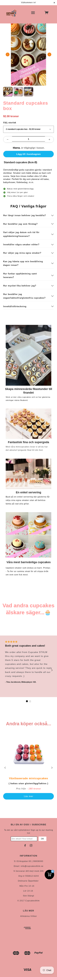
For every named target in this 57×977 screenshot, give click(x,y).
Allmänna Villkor (28, 916)
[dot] (27, 701)
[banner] (11, 13)
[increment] (49, 139)
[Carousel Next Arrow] (49, 54)
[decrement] (7, 139)
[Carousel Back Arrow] (8, 54)
